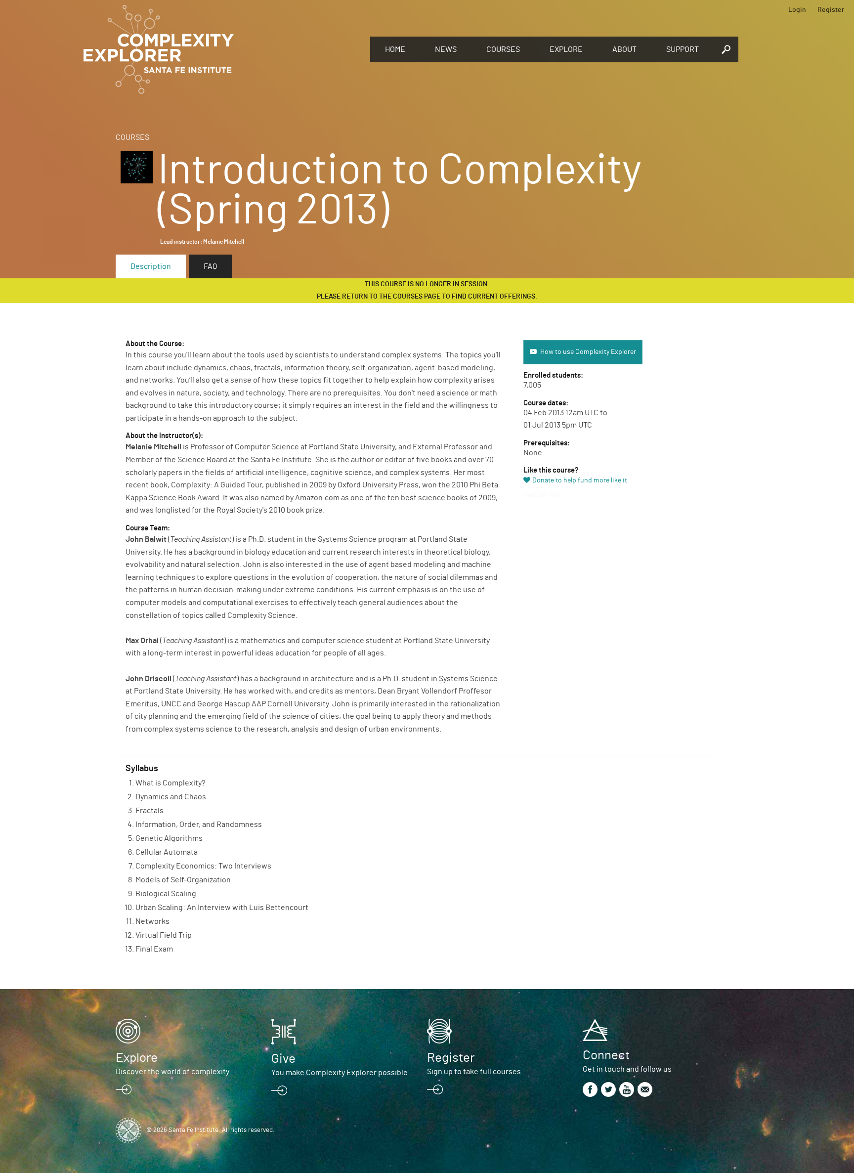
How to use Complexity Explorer (588, 351)
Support (682, 49)
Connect (606, 1055)
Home (395, 49)
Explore (566, 49)
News (446, 49)
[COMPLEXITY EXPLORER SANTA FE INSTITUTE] (222, 49)
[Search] (726, 49)
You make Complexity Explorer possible (339, 1073)
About (624, 49)
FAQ (210, 266)
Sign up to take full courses (474, 1072)
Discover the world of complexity (172, 1072)
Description (150, 266)
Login (797, 9)
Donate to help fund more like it (579, 480)
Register (830, 9)
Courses (503, 49)
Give (283, 1058)
